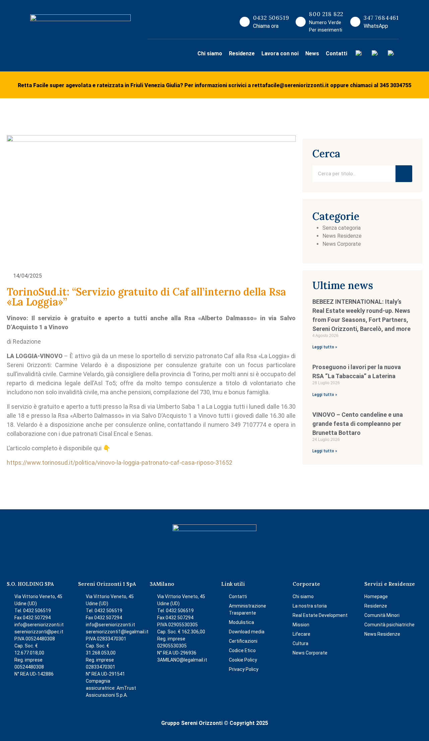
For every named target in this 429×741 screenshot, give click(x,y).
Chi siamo (209, 53)
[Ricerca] (403, 173)
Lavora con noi (280, 53)
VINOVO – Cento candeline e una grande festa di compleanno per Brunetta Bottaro (357, 423)
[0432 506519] (245, 22)
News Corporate (341, 244)
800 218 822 (326, 14)
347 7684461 (381, 17)
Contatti (336, 53)
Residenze (242, 53)
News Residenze (342, 236)
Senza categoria (341, 228)
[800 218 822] (301, 22)
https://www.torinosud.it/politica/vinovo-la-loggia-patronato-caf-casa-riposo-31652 (119, 462)
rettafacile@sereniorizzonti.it (290, 85)
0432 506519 (271, 17)
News (312, 53)
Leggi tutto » (324, 347)
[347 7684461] (355, 22)
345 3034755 (395, 85)
